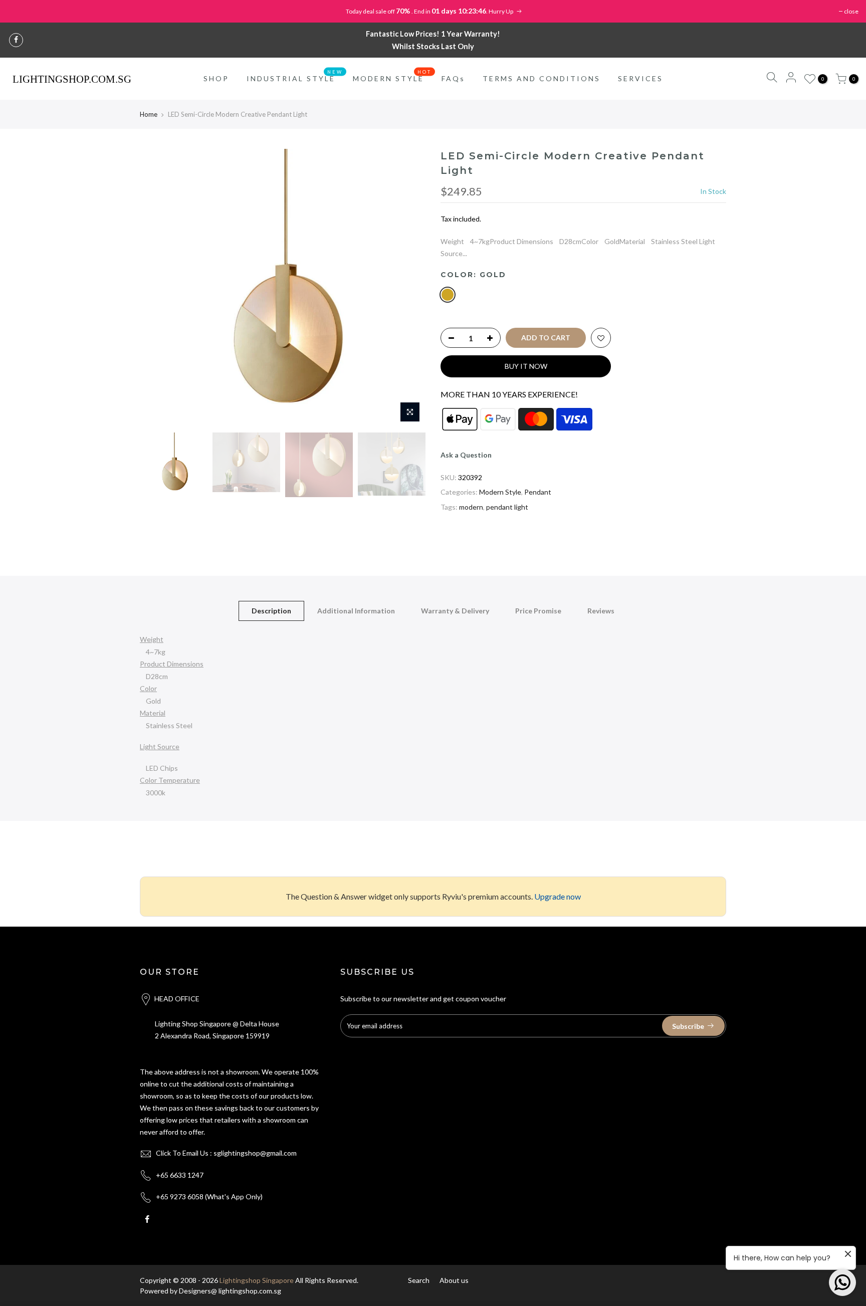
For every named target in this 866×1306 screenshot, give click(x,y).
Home (148, 114)
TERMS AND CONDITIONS (541, 78)
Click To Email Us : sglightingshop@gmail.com (226, 1153)
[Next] (408, 288)
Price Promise (538, 610)
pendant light (507, 507)
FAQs (453, 78)
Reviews (600, 610)
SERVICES (640, 78)
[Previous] (157, 288)
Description (271, 610)
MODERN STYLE (392, 76)
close (851, 11)
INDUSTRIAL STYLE (295, 76)
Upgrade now (557, 896)
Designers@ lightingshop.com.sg (230, 1290)
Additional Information (356, 610)
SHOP (216, 78)
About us (454, 1280)
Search (418, 1280)
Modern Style (500, 492)
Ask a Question (466, 455)
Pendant (537, 492)
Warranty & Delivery (455, 610)
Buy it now (526, 366)
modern (471, 507)
